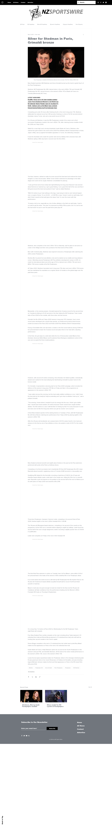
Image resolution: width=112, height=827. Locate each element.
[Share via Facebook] (28, 677)
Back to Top (2, 820)
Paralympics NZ (39, 667)
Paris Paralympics (58, 667)
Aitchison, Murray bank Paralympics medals (30, 705)
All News (81, 726)
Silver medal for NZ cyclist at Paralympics (55, 705)
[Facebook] (101, 2)
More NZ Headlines (42, 24)
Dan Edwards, (79, 24)
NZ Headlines (31, 24)
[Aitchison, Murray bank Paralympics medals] (31, 696)
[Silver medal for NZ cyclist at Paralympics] (56, 696)
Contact (80, 729)
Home (79, 722)
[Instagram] (98, 2)
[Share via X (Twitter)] (32, 677)
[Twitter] (103, 2)
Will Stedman (76, 667)
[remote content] (56, 157)
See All (90, 687)
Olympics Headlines (68, 24)
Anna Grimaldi (48, 667)
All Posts (22, 24)
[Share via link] (39, 677)
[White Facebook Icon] (22, 736)
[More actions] (83, 34)
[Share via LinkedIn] (36, 677)
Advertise (81, 732)
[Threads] (106, 2)
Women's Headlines (55, 24)
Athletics (31, 667)
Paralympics (68, 667)
